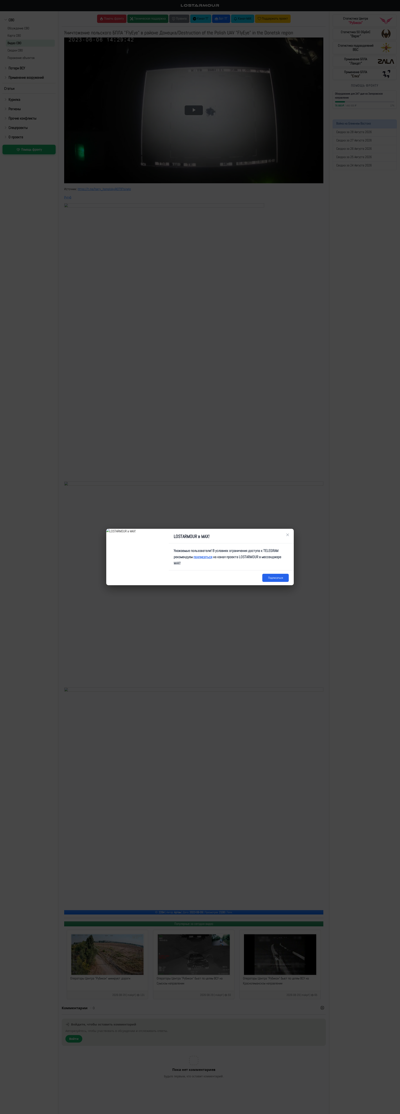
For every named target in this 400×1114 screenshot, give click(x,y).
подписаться (203, 556)
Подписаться (275, 578)
